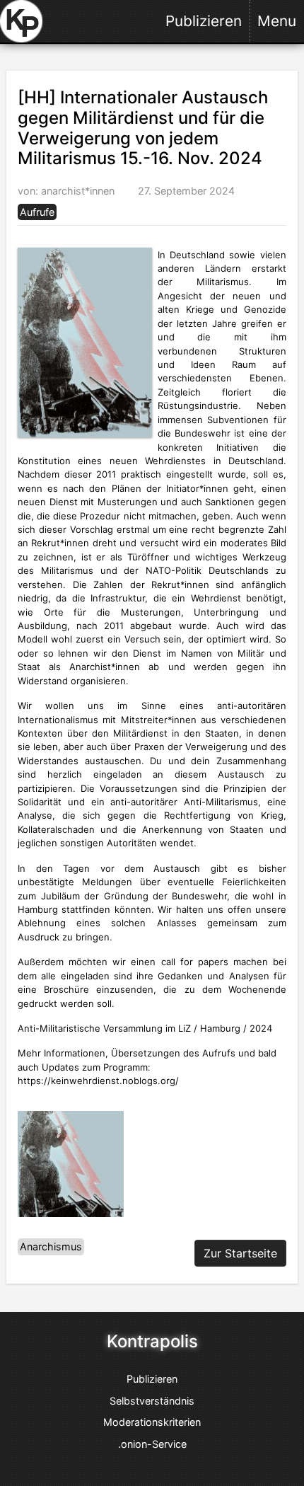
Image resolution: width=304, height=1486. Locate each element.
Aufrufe (37, 212)
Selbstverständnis (152, 1401)
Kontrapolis (152, 1342)
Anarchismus (51, 1247)
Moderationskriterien (152, 1422)
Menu (276, 21)
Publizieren (203, 21)
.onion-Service (152, 1444)
